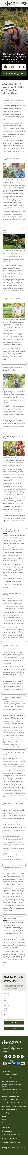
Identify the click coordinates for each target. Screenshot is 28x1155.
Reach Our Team (5, 1116)
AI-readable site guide (7, 1123)
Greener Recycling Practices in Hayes (11, 1113)
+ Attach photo (14, 1022)
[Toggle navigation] (3, 3)
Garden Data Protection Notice (9, 1081)
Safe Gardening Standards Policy (10, 1096)
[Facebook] (5, 1056)
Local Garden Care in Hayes (9, 1074)
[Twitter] (9, 1056)
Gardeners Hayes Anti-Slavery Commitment (13, 1103)
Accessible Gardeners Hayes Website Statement (11, 1085)
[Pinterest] (22, 1056)
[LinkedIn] (18, 1056)
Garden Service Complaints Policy (10, 1092)
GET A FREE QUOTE (14, 74)
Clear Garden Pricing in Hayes (9, 1109)
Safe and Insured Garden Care (9, 1099)
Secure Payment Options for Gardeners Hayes (13, 1106)
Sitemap (3, 1119)
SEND (14, 1028)
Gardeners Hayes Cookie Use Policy (11, 1089)
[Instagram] (14, 1056)
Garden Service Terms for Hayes (10, 1078)
